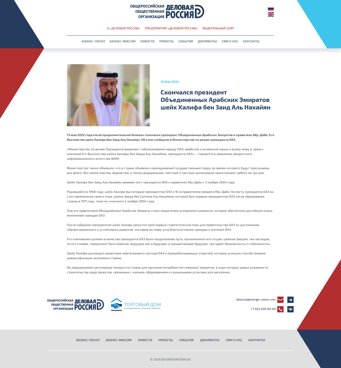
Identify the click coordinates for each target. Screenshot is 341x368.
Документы (207, 41)
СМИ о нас (230, 41)
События (185, 41)
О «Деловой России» (123, 28)
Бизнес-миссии (123, 41)
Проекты (166, 41)
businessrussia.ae (176, 359)
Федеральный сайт (218, 28)
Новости (147, 41)
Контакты (251, 41)
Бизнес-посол (93, 41)
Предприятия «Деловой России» (171, 28)
